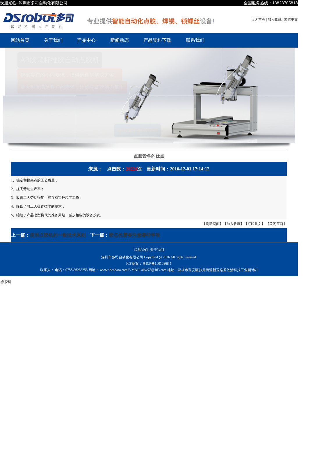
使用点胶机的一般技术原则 (58, 235)
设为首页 (258, 19)
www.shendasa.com (113, 270)
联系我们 (195, 40)
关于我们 (53, 40)
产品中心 (86, 40)
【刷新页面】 (212, 224)
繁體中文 (291, 19)
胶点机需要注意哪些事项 (134, 235)
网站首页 (20, 40)
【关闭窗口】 (276, 224)
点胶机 (6, 282)
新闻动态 (119, 40)
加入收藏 (275, 19)
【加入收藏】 (233, 224)
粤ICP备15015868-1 (157, 264)
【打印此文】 (254, 224)
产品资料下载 (157, 40)
